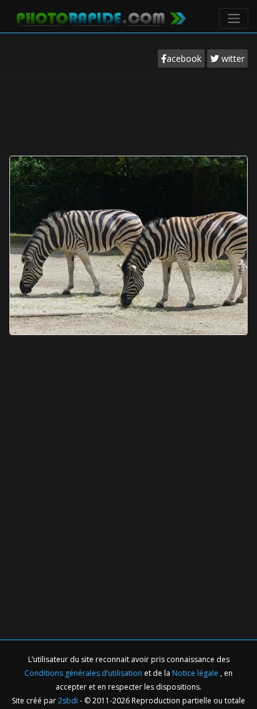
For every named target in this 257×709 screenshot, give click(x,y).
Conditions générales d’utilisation (84, 673)
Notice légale (196, 673)
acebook (184, 58)
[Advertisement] (128, 112)
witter (232, 58)
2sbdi (68, 700)
